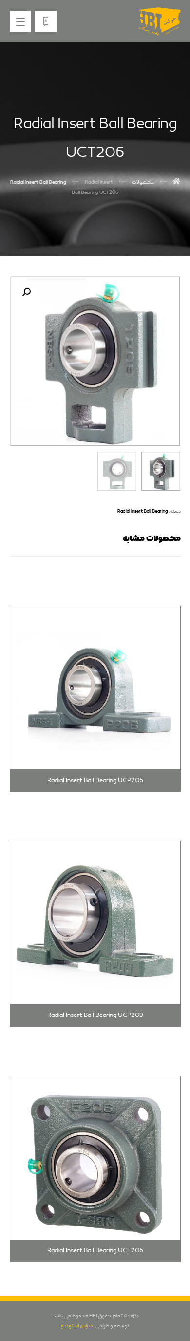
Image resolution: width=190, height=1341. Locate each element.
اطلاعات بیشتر (144, 603)
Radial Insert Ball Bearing (142, 511)
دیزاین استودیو (77, 1326)
